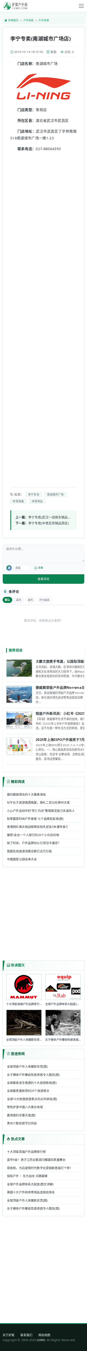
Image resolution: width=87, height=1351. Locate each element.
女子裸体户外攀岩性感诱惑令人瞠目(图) (33, 1075)
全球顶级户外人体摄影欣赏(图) (27, 1066)
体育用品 (37, 501)
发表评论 (43, 579)
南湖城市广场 (55, 494)
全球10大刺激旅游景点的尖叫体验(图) (32, 1099)
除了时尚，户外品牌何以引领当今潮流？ (34, 843)
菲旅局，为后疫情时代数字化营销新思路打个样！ (40, 1168)
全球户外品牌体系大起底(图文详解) (30, 1184)
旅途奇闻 (18, 1053)
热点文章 (18, 1139)
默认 (7, 600)
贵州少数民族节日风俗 (22, 1123)
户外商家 (28, 20)
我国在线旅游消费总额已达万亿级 (29, 851)
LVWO (41, 1340)
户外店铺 (43, 20)
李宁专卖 (33, 494)
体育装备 (18, 501)
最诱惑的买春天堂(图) (21, 1115)
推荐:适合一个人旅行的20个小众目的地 (33, 835)
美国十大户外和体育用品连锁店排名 (31, 1192)
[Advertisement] (43, 316)
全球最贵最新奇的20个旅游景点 (28, 1091)
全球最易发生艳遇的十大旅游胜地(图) (32, 1083)
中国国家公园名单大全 (22, 859)
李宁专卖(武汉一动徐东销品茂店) (51, 517)
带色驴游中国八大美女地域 (25, 1107)
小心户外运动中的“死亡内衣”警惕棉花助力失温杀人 (41, 811)
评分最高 (44, 600)
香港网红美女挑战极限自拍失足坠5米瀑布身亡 (37, 827)
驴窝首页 (13, 20)
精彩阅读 (18, 781)
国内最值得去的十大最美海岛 (26, 794)
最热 (30, 600)
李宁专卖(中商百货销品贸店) (48, 523)
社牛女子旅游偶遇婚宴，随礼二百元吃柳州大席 (38, 802)
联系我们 (26, 1335)
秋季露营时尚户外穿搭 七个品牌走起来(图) (35, 819)
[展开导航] (81, 6)
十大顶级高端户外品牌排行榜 (26, 1152)
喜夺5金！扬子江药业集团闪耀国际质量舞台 (36, 1160)
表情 (40, 568)
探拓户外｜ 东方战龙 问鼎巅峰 (27, 1176)
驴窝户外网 (15, 6)
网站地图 (44, 1335)
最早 (18, 600)
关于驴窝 (9, 1335)
